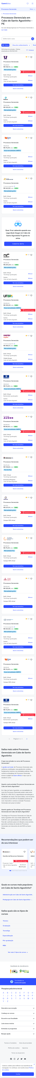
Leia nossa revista (7, 1023)
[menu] (32, 3)
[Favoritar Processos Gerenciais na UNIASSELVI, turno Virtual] (31, 255)
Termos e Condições (10, 1043)
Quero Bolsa (17, 775)
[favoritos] (28, 3)
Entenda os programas (9, 1029)
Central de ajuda (20, 983)
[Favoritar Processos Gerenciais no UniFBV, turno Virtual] (31, 336)
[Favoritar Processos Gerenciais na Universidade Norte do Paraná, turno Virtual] (31, 57)
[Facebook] (11, 1059)
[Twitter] (21, 1059)
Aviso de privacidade (25, 1043)
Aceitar (18, 1074)
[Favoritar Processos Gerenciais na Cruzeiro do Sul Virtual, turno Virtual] (31, 619)
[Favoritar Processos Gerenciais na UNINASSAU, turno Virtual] (31, 457)
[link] (8, 57)
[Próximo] (26, 738)
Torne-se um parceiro (18, 1053)
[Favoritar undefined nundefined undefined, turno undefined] (24, 852)
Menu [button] (31, 9)
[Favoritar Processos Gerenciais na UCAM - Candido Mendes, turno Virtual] (31, 578)
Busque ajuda (5, 1034)
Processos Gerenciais (8, 9)
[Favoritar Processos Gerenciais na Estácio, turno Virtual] (31, 97)
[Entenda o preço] (14, 186)
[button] (18, 39)
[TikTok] (18, 1059)
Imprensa (25, 1048)
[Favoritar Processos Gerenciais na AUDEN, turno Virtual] (31, 417)
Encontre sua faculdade (9, 1018)
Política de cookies (13, 1048)
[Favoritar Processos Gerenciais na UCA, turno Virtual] (31, 498)
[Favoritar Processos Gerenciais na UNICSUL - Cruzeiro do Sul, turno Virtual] (31, 178)
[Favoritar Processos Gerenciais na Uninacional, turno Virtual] (31, 376)
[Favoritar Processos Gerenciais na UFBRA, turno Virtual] (31, 295)
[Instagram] (14, 1059)
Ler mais (4, 30)
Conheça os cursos (7, 1013)
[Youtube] (25, 1059)
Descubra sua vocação (9, 1008)
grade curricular (8, 767)
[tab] (10, 870)
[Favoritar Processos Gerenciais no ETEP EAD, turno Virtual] (31, 138)
